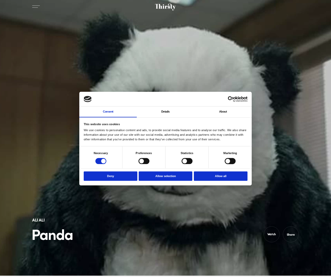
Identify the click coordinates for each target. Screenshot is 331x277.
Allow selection (165, 176)
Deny (110, 176)
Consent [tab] (108, 111)
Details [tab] (165, 111)
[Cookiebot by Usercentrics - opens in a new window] (230, 99)
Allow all (220, 176)
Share (291, 234)
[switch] (143, 161)
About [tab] (223, 111)
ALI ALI (38, 220)
